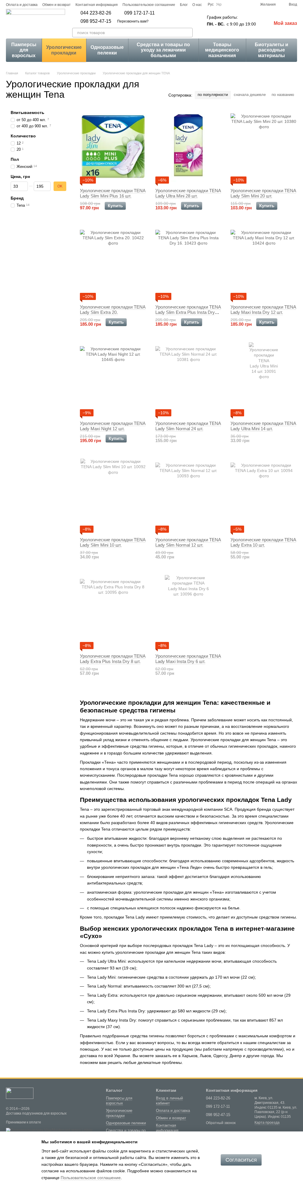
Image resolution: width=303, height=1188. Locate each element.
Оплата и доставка (22, 5)
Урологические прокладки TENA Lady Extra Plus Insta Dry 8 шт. (113, 659)
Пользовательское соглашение (149, 5)
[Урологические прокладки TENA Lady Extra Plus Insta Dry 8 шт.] (113, 612)
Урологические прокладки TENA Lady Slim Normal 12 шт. (188, 542)
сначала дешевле (250, 94)
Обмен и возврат (56, 5)
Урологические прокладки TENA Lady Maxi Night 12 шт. (113, 426)
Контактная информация (96, 5)
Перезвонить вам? (133, 21)
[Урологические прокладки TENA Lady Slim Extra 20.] (113, 263)
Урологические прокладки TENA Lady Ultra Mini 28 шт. (188, 193)
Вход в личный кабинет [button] (169, 1100)
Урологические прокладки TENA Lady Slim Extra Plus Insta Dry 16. (188, 312)
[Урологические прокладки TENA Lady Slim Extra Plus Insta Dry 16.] (188, 263)
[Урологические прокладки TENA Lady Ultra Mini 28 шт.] (188, 147)
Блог (184, 5)
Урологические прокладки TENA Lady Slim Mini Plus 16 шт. (113, 193)
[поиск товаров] (188, 32)
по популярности (213, 94)
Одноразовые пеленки (107, 50)
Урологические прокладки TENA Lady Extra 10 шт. (263, 542)
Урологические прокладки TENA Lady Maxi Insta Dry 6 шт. (188, 659)
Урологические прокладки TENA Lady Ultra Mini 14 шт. (263, 426)
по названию (283, 94)
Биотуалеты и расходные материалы (271, 50)
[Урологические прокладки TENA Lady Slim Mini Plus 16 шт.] (113, 147)
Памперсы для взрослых (23, 50)
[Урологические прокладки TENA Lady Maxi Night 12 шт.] (113, 379)
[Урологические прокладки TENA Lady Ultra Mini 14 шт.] (264, 379)
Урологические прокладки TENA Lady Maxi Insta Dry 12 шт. (263, 309)
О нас (197, 5)
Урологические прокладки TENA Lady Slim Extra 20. (113, 309)
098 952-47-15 (95, 21)
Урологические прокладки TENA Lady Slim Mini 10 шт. (113, 542)
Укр (219, 4)
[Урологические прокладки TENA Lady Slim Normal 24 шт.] (188, 379)
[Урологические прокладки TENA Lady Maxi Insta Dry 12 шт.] (264, 263)
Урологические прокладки (64, 50)
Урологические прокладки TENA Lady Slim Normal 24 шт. (188, 426)
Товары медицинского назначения (222, 50)
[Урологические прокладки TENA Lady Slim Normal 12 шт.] (188, 496)
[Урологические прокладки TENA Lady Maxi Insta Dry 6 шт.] (188, 612)
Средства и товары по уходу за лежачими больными (163, 50)
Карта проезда (267, 1122)
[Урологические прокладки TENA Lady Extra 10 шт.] (264, 496)
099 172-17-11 (139, 13)
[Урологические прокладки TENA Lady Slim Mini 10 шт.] (113, 496)
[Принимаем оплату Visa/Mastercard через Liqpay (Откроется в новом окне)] (49, 1130)
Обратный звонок (221, 1123)
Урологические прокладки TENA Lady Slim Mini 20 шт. (263, 193)
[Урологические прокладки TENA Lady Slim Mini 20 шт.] (264, 147)
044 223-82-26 (95, 13)
